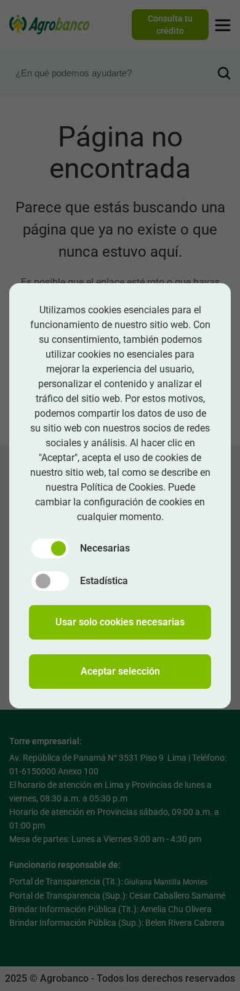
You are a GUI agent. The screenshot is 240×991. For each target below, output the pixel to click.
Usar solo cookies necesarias (120, 622)
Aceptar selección (120, 671)
